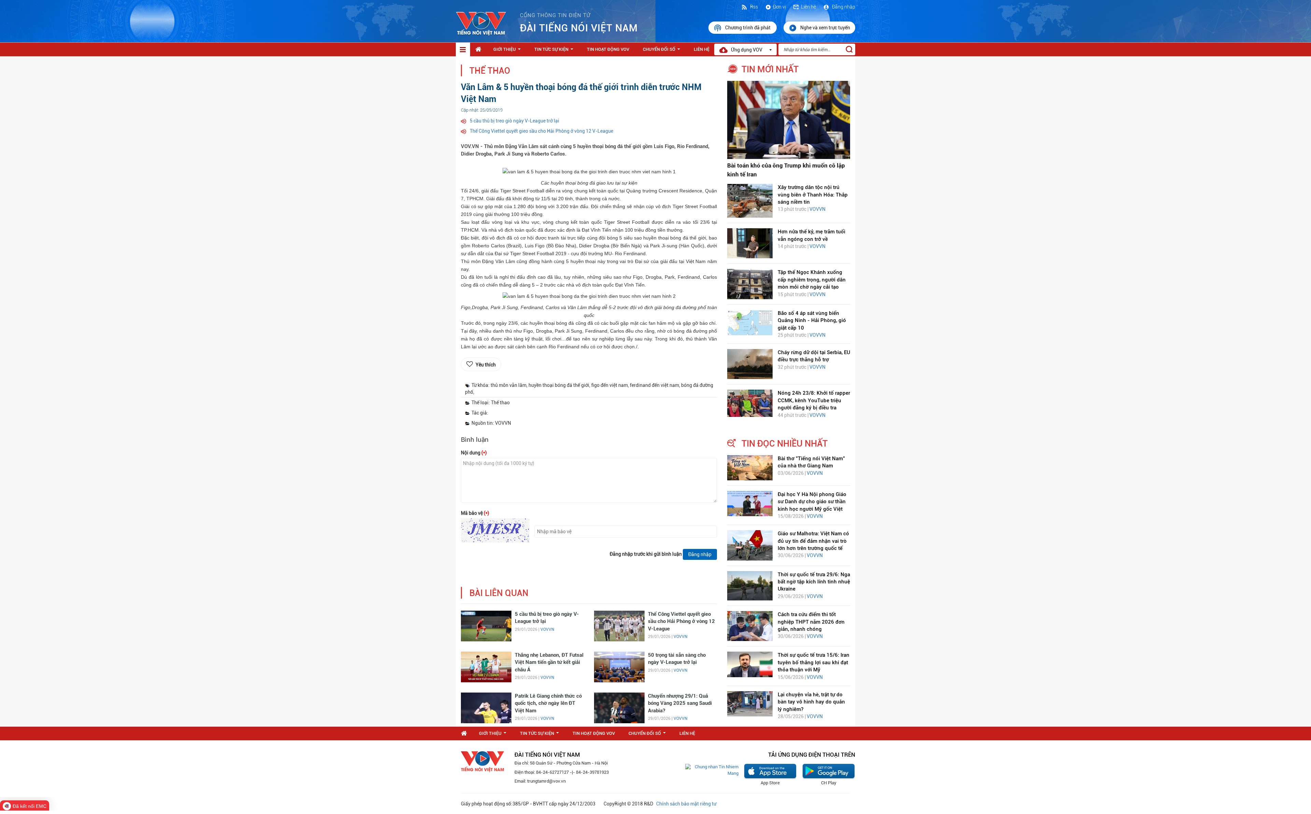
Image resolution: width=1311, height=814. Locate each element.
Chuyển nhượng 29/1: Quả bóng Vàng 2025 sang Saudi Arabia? (680, 703)
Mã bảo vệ (475, 513)
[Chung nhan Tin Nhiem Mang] (711, 769)
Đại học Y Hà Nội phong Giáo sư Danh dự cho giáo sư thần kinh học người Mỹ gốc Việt (812, 501)
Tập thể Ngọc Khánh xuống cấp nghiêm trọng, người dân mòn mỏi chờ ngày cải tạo (812, 279)
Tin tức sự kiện (555, 51)
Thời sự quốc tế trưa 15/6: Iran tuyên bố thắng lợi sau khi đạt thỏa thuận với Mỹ (813, 662)
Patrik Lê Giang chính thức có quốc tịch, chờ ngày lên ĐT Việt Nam (548, 703)
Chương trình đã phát (748, 27)
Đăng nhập (843, 7)
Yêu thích (486, 364)
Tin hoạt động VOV (608, 49)
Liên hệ (808, 7)
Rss (753, 7)
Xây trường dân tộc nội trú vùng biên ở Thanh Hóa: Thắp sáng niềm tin (813, 194)
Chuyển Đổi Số (663, 51)
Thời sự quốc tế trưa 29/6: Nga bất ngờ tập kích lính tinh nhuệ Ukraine (814, 581)
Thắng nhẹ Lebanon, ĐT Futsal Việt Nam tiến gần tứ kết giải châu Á (549, 662)
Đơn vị (779, 7)
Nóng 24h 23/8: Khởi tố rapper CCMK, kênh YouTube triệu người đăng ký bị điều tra (814, 400)
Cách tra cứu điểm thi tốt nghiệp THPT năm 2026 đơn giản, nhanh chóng (811, 621)
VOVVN (547, 629)
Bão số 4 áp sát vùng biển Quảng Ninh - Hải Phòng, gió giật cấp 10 (812, 320)
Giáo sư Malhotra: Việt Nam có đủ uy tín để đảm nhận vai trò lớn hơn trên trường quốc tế (813, 540)
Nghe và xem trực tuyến (825, 27)
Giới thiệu (508, 51)
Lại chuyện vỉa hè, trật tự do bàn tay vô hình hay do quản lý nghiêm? (811, 702)
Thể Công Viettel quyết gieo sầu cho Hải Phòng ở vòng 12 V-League (541, 131)
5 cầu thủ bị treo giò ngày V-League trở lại (514, 120)
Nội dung (474, 452)
